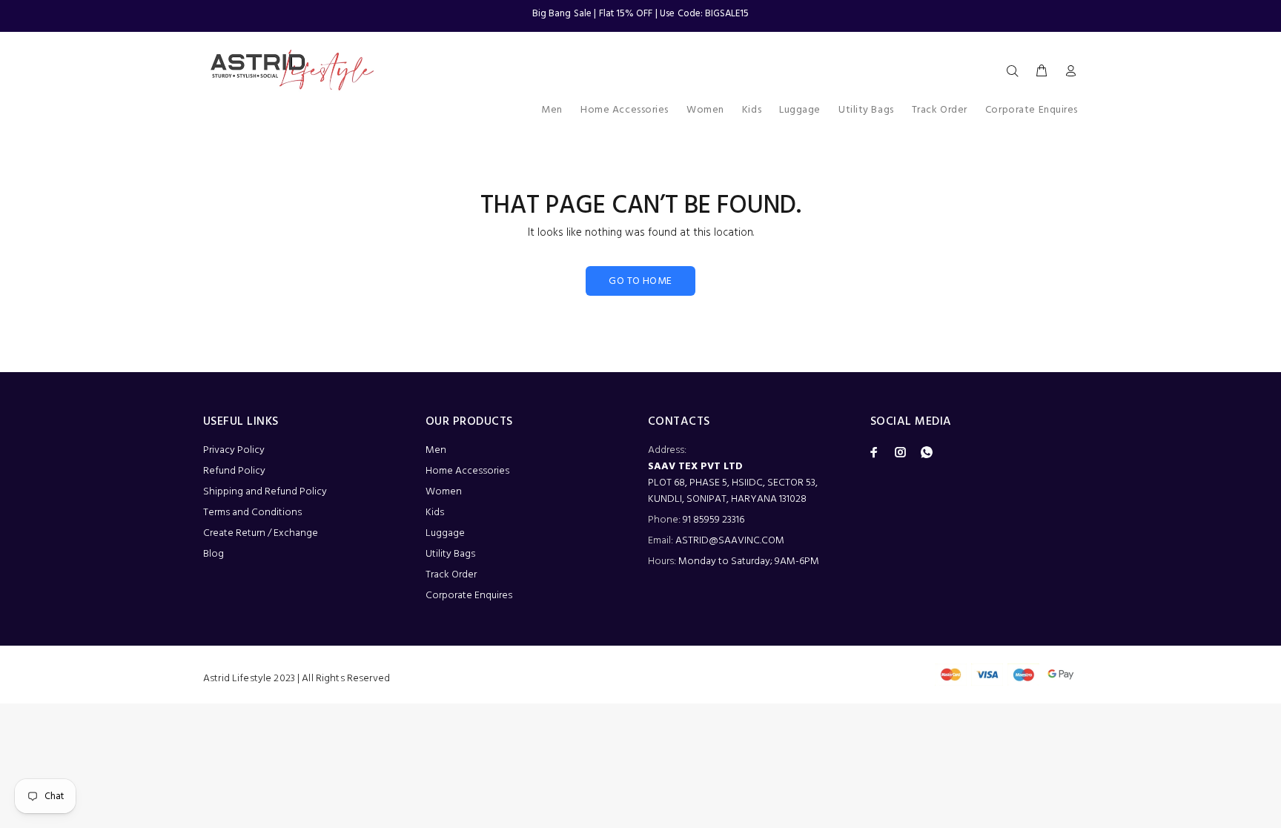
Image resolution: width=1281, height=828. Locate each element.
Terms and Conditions (252, 512)
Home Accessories (467, 471)
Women (444, 491)
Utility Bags (450, 554)
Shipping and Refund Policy (265, 491)
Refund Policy (234, 471)
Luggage (445, 533)
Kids (435, 512)
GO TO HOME (640, 281)
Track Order (451, 574)
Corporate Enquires (469, 595)
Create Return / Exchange (260, 533)
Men (436, 450)
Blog (213, 554)
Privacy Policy (234, 450)
